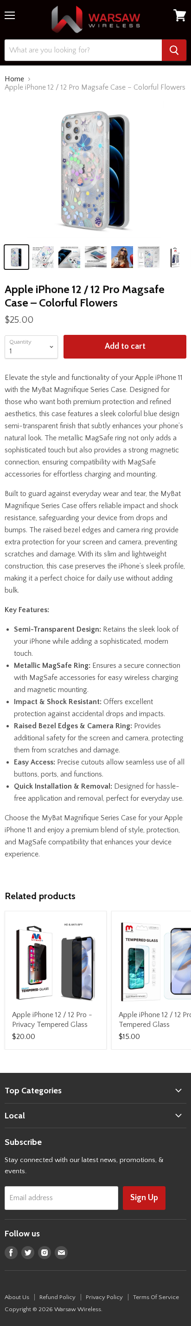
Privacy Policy (104, 1297)
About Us (17, 1297)
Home (14, 79)
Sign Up (144, 1197)
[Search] (174, 50)
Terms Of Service (156, 1297)
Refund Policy (57, 1297)
